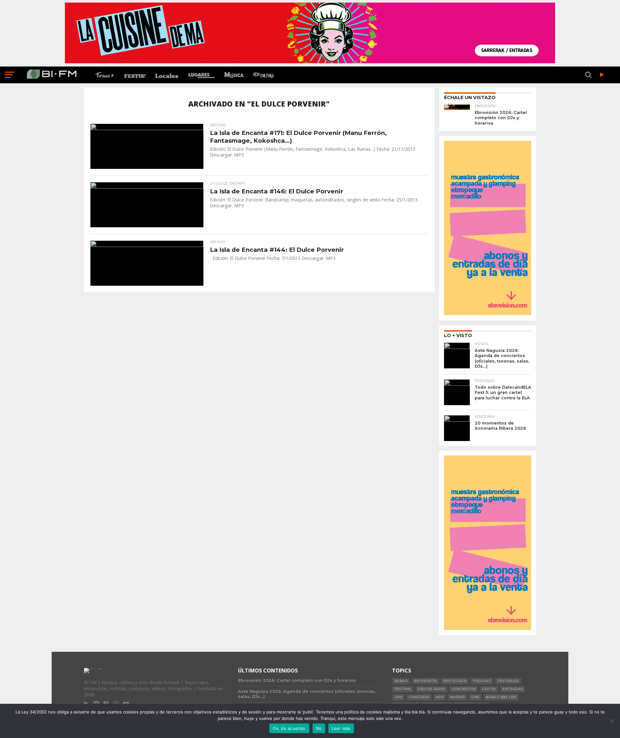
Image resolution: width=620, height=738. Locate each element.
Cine (475, 697)
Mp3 (440, 697)
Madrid (457, 697)
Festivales (508, 681)
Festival (402, 689)
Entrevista (425, 681)
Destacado (455, 681)
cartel (489, 689)
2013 (398, 697)
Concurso (418, 697)
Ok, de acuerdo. (289, 728)
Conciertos (463, 689)
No (319, 728)
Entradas (512, 689)
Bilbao (401, 681)
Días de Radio (431, 689)
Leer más (341, 728)
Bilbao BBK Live (501, 697)
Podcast (482, 681)
